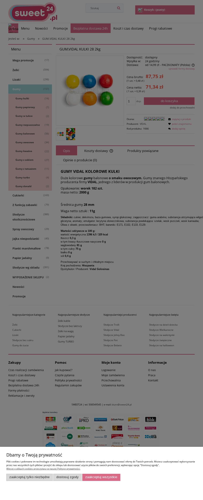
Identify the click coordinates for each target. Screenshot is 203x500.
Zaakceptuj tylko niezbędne (29, 477)
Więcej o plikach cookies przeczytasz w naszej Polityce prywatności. (43, 468)
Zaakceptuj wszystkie (101, 477)
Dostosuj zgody (67, 477)
